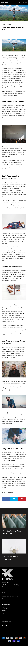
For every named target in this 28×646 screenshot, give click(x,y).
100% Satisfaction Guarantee (10, 596)
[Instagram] (9, 626)
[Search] (20, 2)
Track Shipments (6, 616)
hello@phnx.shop (6, 582)
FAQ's (3, 613)
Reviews (4, 610)
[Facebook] (2, 626)
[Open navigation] (26, 2)
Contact (4, 598)
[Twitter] (6, 626)
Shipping (4, 608)
